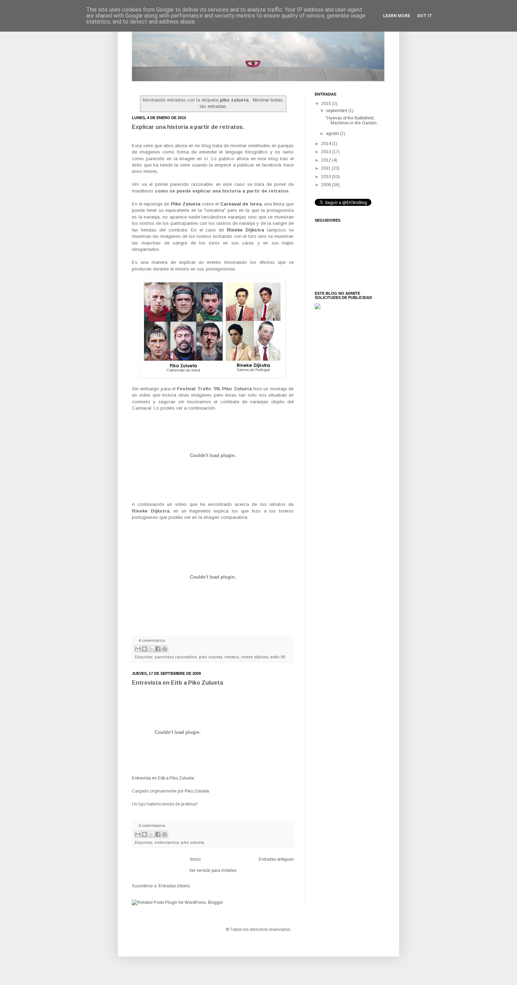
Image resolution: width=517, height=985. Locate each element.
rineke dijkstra (254, 657)
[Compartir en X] (151, 648)
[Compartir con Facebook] (157, 648)
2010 (326, 176)
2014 (326, 143)
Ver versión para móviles (212, 870)
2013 (326, 151)
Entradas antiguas (276, 859)
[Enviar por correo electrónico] (137, 648)
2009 (326, 184)
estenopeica (167, 842)
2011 (326, 168)
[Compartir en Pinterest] (164, 648)
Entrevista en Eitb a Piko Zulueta (177, 683)
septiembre (337, 110)
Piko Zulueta (197, 791)
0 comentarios (152, 825)
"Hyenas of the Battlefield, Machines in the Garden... (352, 120)
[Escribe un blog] (144, 648)
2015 (326, 103)
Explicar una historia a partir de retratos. (188, 127)
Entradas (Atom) (174, 885)
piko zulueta (210, 657)
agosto (333, 133)
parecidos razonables (176, 657)
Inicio (195, 859)
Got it (424, 15)
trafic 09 (277, 657)
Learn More (396, 15)
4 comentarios (152, 640)
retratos (231, 657)
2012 (326, 160)
